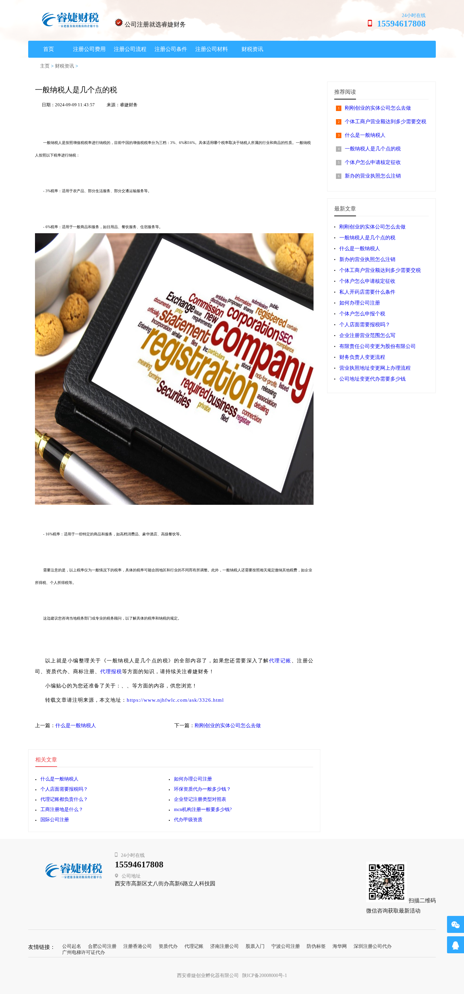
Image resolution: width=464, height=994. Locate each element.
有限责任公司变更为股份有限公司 (377, 346)
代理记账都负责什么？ (64, 799)
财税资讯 (252, 49)
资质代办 (168, 946)
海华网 (340, 946)
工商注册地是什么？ (61, 809)
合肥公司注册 (102, 946)
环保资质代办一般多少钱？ (202, 789)
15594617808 (139, 864)
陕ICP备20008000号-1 (264, 975)
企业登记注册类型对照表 (200, 799)
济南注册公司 (224, 946)
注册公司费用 (89, 49)
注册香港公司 (137, 946)
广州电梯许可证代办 (83, 952)
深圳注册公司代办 (373, 946)
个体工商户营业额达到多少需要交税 (385, 121)
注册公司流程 (130, 49)
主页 (45, 66)
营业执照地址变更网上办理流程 (375, 368)
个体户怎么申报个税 (362, 313)
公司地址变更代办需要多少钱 (372, 379)
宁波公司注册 (285, 946)
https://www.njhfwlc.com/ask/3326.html (175, 700)
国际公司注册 (54, 819)
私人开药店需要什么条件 (367, 292)
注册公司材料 (211, 49)
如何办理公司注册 (193, 778)
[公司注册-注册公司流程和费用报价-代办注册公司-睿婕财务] (71, 20)
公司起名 (71, 946)
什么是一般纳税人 (75, 725)
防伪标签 (316, 946)
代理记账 (280, 660)
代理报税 (111, 671)
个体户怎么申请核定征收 (373, 162)
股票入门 (255, 946)
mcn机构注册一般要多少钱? (203, 809)
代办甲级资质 (188, 819)
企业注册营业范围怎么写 (367, 335)
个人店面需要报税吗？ (64, 789)
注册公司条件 (171, 49)
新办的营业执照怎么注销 (373, 176)
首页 (48, 49)
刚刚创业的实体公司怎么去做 (228, 725)
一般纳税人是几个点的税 (373, 148)
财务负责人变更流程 (362, 357)
